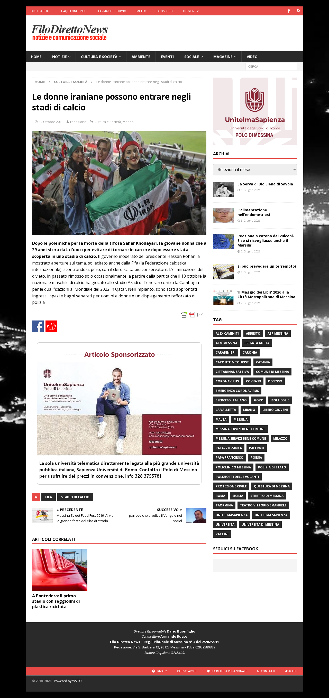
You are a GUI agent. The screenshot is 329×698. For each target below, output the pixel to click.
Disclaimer (188, 671)
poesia (256, 457)
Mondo (128, 121)
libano (249, 410)
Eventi (167, 56)
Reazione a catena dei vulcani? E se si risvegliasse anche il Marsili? (266, 240)
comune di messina (272, 372)
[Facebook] (288, 10)
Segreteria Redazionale (228, 671)
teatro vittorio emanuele (263, 505)
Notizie (59, 56)
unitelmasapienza (232, 515)
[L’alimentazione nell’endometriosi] (223, 215)
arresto (253, 333)
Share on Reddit (51, 326)
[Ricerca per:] (271, 66)
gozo (258, 400)
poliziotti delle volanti (237, 477)
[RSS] (298, 10)
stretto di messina (267, 496)
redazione (78, 121)
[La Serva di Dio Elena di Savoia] (223, 189)
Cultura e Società (99, 56)
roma (220, 496)
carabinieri (225, 352)
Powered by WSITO (68, 681)
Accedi (293, 671)
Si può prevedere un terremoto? (267, 266)
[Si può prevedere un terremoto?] (223, 271)
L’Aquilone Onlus (74, 11)
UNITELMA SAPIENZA (271, 515)
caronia (250, 352)
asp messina (278, 333)
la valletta (226, 410)
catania (263, 362)
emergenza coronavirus (237, 391)
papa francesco (229, 457)
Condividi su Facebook (38, 326)
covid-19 (253, 381)
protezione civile (231, 486)
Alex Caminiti (227, 333)
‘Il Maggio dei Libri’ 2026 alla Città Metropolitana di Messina (266, 294)
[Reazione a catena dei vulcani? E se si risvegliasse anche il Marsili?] (223, 241)
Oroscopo (165, 11)
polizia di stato (272, 467)
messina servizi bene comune (241, 438)
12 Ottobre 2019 (51, 121)
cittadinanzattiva (232, 372)
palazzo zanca (229, 448)
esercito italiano (231, 400)
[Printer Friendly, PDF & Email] (192, 314)
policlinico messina (233, 467)
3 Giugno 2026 (250, 220)
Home (36, 56)
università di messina (260, 524)
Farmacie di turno (112, 11)
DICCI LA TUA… (41, 11)
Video (252, 56)
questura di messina (272, 486)
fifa (48, 497)
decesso (275, 381)
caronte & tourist (232, 362)
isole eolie (280, 400)
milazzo (280, 438)
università (225, 524)
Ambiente (141, 56)
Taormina (224, 505)
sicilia (237, 496)
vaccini (222, 534)
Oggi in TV (191, 11)
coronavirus (227, 381)
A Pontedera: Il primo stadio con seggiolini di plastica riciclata (56, 601)
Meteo (141, 11)
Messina (241, 419)
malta (221, 419)
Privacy (161, 671)
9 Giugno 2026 (250, 190)
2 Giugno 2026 (250, 251)
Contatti (267, 671)
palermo (256, 448)
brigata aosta (256, 343)
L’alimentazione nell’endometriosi (253, 212)
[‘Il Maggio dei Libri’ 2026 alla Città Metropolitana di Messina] (223, 297)
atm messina (226, 343)
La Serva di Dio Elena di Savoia (265, 184)
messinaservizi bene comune (240, 429)
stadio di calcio (75, 497)
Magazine (223, 56)
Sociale (191, 56)
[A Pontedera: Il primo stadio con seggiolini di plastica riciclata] (59, 570)
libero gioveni (275, 410)
